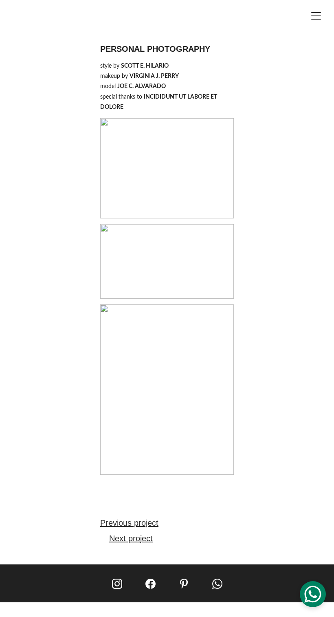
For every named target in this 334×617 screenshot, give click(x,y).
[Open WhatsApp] (313, 594)
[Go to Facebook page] (150, 584)
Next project (131, 538)
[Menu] (316, 16)
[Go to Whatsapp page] (217, 584)
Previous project (129, 522)
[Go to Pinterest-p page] (184, 584)
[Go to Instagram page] (117, 584)
